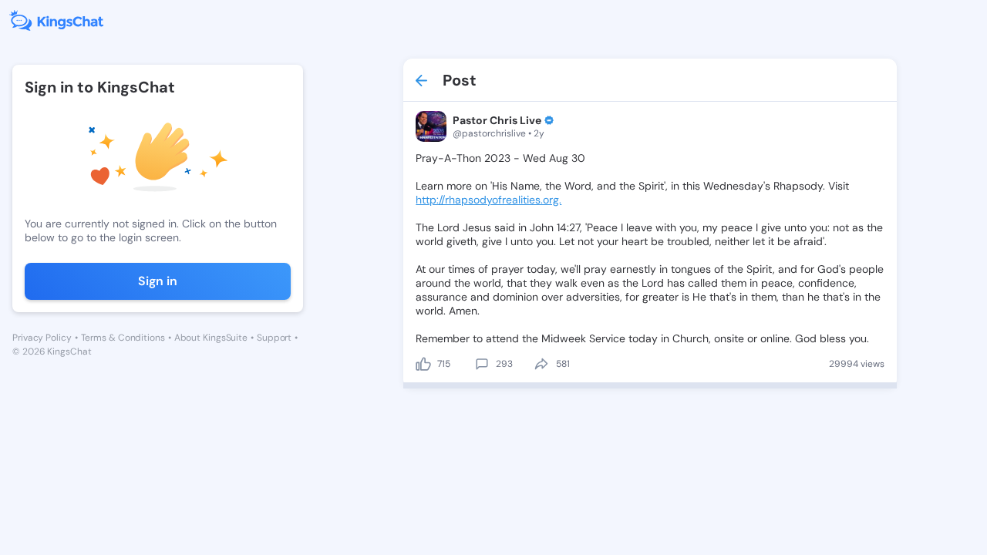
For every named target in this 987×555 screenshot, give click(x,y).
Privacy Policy (42, 337)
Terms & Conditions (123, 337)
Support (274, 337)
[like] (423, 364)
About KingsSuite (211, 337)
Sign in (157, 281)
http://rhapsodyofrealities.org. (488, 200)
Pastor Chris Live (497, 120)
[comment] (482, 364)
